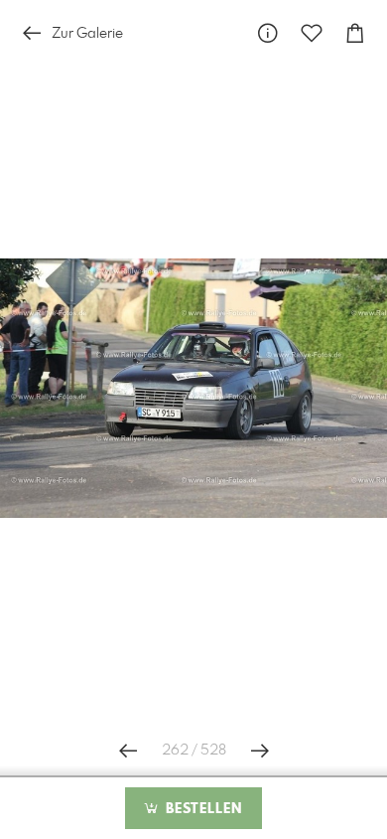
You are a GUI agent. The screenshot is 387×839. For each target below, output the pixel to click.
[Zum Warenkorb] (355, 33)
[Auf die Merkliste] (311, 33)
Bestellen (201, 809)
